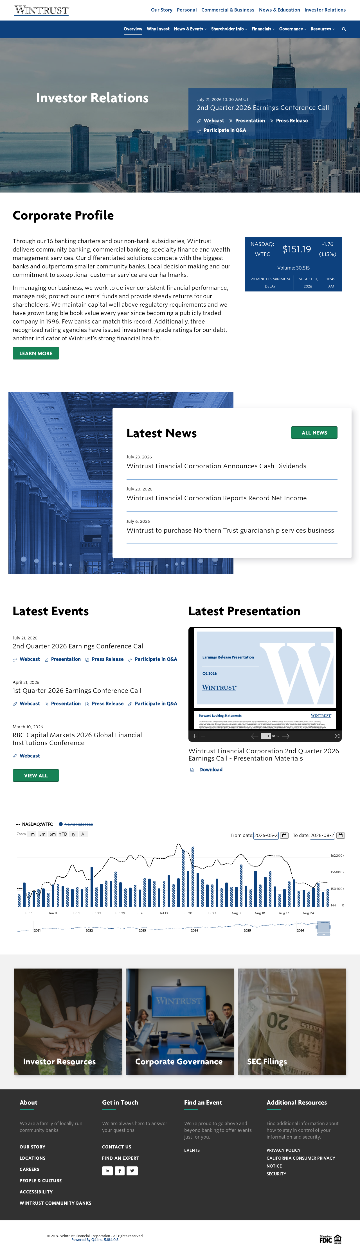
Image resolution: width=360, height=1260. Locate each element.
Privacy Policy (284, 1150)
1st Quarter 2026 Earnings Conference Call (77, 690)
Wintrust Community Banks (55, 1203)
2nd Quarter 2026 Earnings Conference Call (263, 107)
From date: (242, 835)
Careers (29, 1169)
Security (276, 1174)
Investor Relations (325, 10)
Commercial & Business (228, 10)
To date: (301, 835)
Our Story (161, 10)
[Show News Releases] (76, 824)
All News (314, 432)
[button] (323, 927)
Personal (187, 10)
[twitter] (132, 1170)
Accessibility (36, 1192)
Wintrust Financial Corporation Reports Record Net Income (217, 498)
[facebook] (120, 1170)
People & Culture (41, 1180)
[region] (180, 877)
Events (192, 1150)
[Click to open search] (342, 29)
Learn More (36, 353)
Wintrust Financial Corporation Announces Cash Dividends (216, 466)
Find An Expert (120, 1158)
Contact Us (116, 1147)
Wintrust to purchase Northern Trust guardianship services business (230, 530)
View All (36, 775)
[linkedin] (107, 1170)
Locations (33, 1158)
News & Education (279, 10)
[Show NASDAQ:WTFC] (34, 824)
